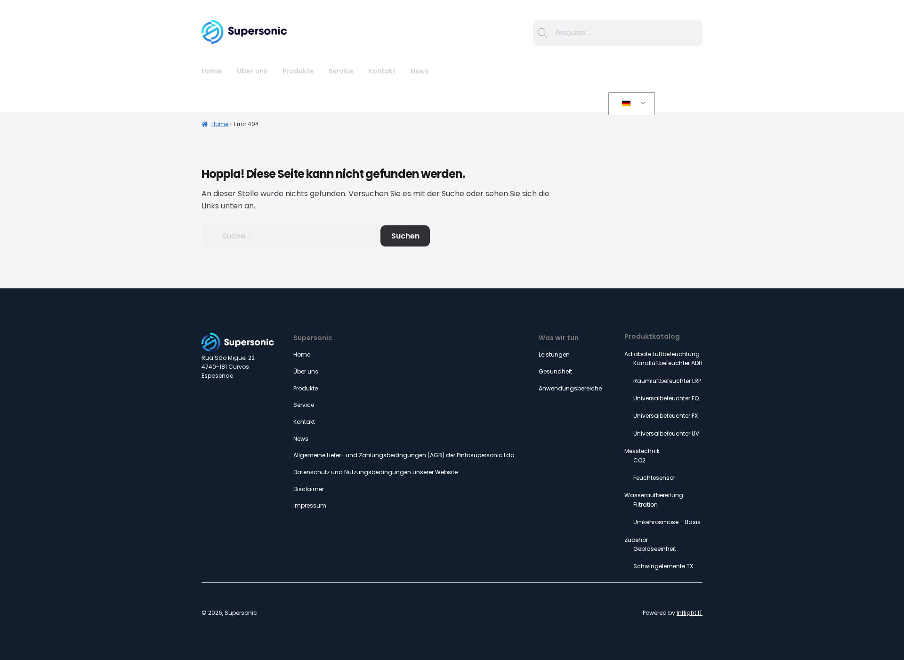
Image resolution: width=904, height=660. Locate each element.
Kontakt (382, 71)
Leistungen (554, 354)
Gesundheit (555, 371)
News (420, 71)
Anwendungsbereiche (570, 388)
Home (212, 71)
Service (341, 71)
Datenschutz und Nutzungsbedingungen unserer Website (375, 472)
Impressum (309, 505)
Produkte (298, 71)
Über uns (252, 71)
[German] (630, 104)
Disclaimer (308, 489)
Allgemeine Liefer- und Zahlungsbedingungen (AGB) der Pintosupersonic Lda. (404, 455)
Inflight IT (689, 613)
